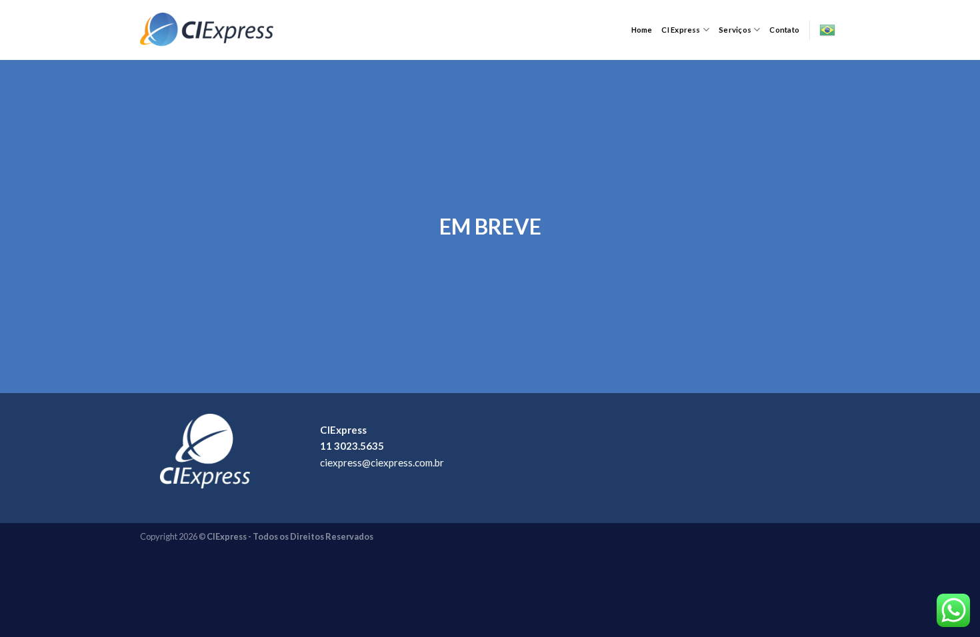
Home (642, 29)
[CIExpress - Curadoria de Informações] (206, 30)
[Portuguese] (827, 30)
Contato (784, 29)
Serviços (735, 29)
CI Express (680, 29)
